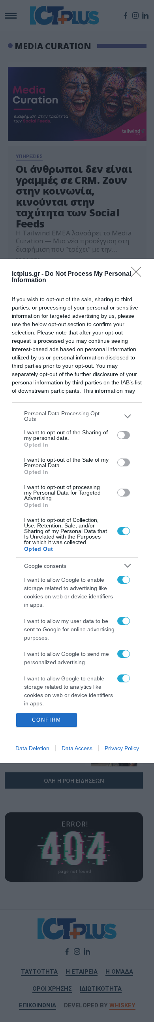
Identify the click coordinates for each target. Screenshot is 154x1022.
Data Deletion (32, 748)
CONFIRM (46, 720)
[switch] (123, 435)
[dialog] (77, 511)
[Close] (138, 274)
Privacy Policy (122, 748)
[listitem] (77, 416)
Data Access (77, 748)
